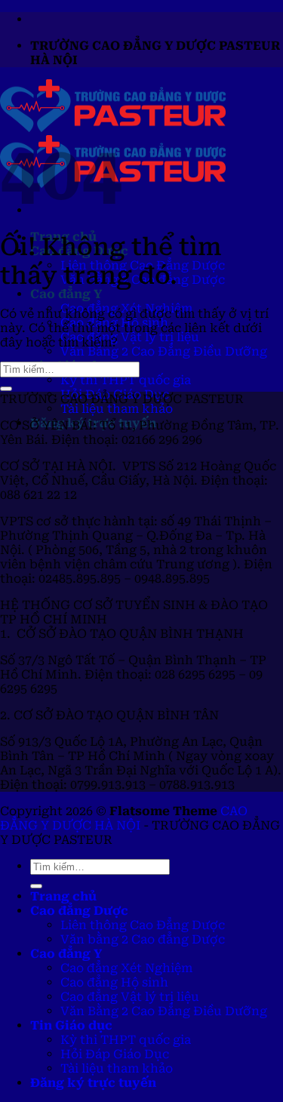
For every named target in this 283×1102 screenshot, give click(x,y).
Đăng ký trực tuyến (93, 1083)
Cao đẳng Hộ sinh (114, 982)
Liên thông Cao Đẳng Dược (142, 925)
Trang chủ (63, 896)
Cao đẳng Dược (79, 910)
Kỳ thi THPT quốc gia (125, 380)
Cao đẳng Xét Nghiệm (126, 968)
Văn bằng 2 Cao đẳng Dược (142, 939)
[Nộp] (6, 388)
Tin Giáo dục (71, 1025)
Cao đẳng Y (66, 294)
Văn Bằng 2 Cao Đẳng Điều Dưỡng (163, 351)
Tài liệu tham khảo (116, 409)
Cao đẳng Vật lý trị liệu (129, 337)
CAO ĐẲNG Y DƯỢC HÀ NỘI (124, 818)
